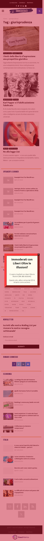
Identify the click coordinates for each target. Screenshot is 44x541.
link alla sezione (25, 276)
